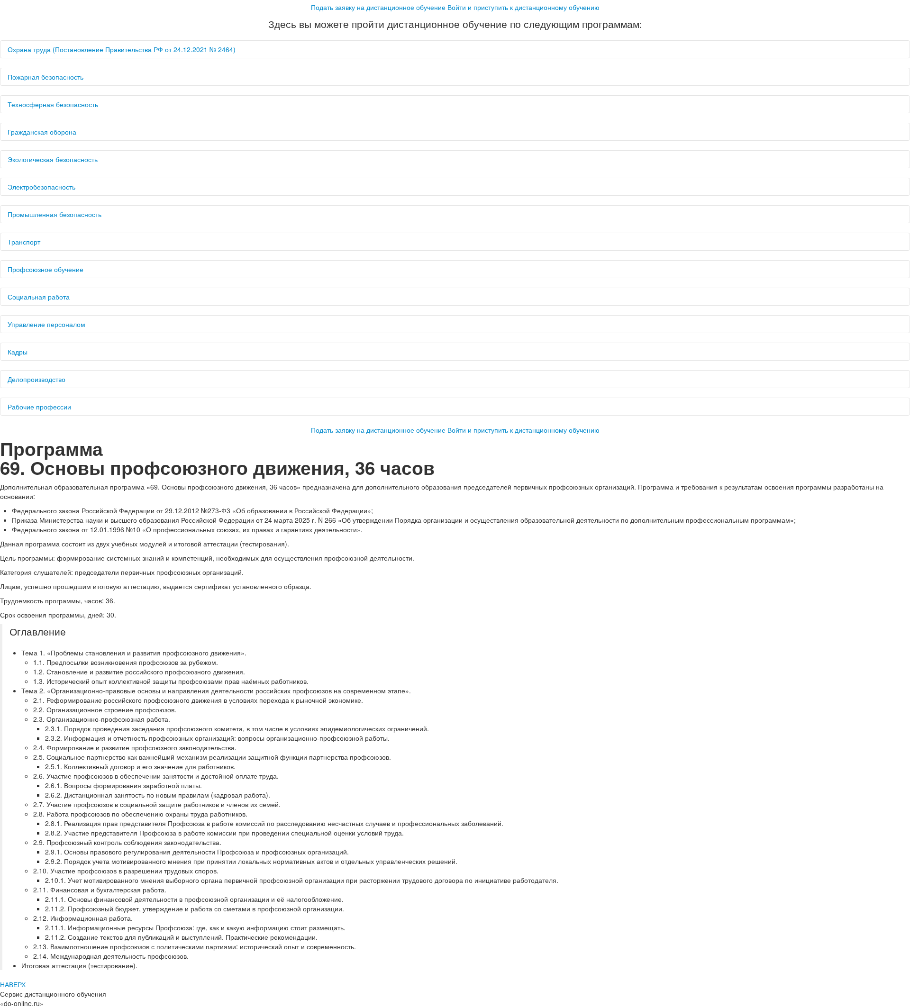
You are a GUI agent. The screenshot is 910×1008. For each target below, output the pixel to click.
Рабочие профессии (39, 406)
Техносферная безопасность (53, 104)
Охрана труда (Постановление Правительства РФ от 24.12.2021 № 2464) (122, 49)
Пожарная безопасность (45, 77)
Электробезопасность (41, 186)
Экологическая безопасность (53, 159)
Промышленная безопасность (54, 214)
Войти (523, 7)
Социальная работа (39, 296)
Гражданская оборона (42, 131)
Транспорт (24, 241)
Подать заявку (378, 7)
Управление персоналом (46, 324)
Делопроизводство (36, 379)
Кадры (17, 351)
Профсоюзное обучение (45, 269)
